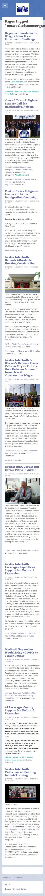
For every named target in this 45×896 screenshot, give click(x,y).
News (17, 43)
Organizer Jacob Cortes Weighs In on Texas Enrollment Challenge (21, 36)
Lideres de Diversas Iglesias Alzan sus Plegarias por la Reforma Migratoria (20, 182)
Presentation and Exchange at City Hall (20, 351)
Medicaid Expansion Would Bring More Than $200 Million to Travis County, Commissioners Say (20, 695)
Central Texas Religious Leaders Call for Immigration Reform (21, 104)
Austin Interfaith (27, 431)
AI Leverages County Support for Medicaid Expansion (19, 710)
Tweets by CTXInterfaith (12, 877)
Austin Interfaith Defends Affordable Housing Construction (20, 260)
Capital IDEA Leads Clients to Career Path (22, 550)
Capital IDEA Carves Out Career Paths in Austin (22, 468)
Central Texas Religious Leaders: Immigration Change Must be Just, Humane (18, 169)
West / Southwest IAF (13, 460)
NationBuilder (21, 889)
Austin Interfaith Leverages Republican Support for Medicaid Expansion (20, 568)
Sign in (7, 884)
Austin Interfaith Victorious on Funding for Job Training (20, 772)
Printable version (21, 175)
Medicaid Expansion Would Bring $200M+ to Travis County (21, 653)
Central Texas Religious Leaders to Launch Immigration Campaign (21, 194)
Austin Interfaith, (16, 82)
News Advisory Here (13, 250)
